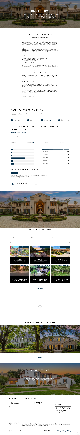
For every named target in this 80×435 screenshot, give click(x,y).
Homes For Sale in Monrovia (28, 96)
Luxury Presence (32, 430)
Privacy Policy (58, 412)
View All (40, 357)
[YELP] (65, 431)
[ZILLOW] (70, 431)
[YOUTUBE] (68, 431)
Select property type (14, 237)
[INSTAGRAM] (60, 431)
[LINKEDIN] (63, 431)
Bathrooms (32, 237)
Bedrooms (53, 237)
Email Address (58, 404)
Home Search (40, 288)
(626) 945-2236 (39, 403)
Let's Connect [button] (40, 387)
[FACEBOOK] (58, 431)
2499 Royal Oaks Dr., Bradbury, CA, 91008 (21, 184)
